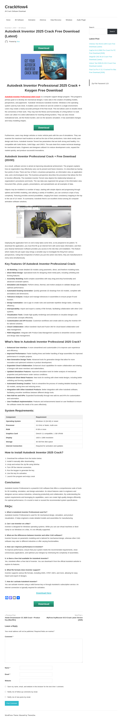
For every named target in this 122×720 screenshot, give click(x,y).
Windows (69, 20)
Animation (31, 20)
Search (91, 27)
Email (7, 674)
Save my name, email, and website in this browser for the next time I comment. (35, 687)
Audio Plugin (81, 20)
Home (8, 20)
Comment (9, 637)
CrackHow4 (16, 6)
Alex (18, 41)
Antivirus (43, 20)
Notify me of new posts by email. (19, 697)
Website (8, 681)
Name (7, 668)
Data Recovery (56, 20)
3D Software (19, 20)
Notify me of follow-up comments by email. (22, 692)
